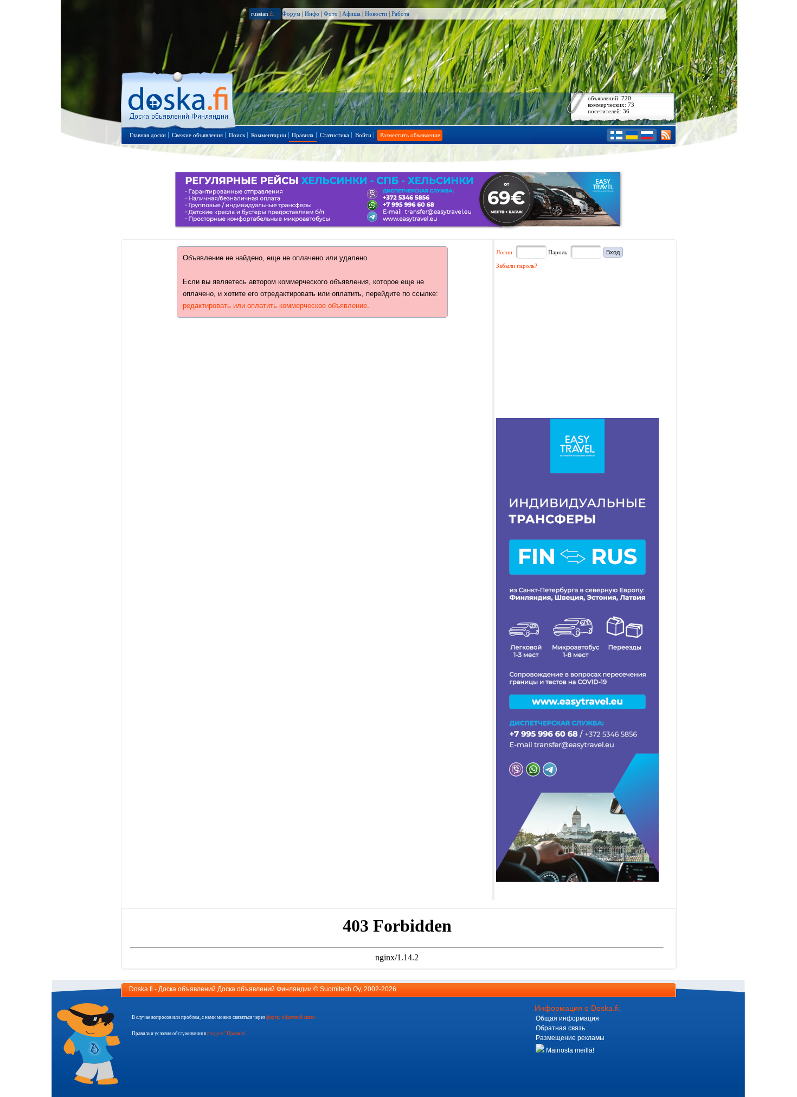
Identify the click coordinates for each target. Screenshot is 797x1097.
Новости (376, 13)
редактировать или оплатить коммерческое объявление (275, 305)
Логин (504, 252)
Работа (400, 13)
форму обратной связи (290, 1017)
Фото (331, 13)
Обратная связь (560, 1028)
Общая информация (567, 1018)
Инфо (312, 13)
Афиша (351, 13)
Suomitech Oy (340, 989)
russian (262, 13)
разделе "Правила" (227, 1033)
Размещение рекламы (570, 1038)
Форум (291, 13)
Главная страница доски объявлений (179, 98)
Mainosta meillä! (569, 1050)
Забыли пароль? (516, 265)
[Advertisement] (577, 347)
